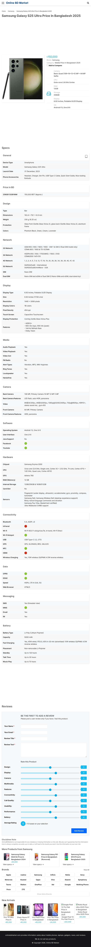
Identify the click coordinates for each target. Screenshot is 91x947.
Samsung (27, 849)
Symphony (82, 880)
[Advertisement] (45, 37)
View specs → (8, 864)
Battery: (7, 817)
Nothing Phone (82, 885)
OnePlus (38, 885)
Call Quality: (9, 800)
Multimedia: (9, 784)
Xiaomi (68, 880)
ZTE (23, 889)
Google (68, 885)
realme (23, 875)
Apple (8, 875)
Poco (9, 889)
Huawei (23, 880)
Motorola (8, 880)
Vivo (53, 880)
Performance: (9, 812)
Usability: (8, 806)
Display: (7, 773)
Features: (8, 789)
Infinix (52, 875)
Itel (53, 885)
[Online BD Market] (17, 3)
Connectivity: (9, 795)
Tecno (8, 885)
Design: (7, 767)
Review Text (9, 745)
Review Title (9, 738)
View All (86, 870)
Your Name (9, 726)
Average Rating (10, 823)
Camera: (7, 778)
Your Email (9, 732)
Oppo (38, 880)
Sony (82, 875)
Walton (23, 885)
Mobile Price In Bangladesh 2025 (67, 63)
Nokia (67, 875)
